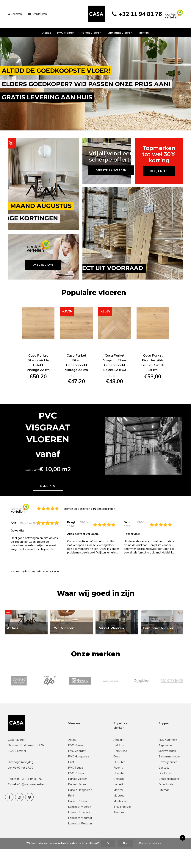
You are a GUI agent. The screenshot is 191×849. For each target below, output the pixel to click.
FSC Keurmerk (168, 739)
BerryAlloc (120, 751)
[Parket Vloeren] (117, 622)
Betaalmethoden (170, 756)
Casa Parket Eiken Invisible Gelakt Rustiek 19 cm (152, 362)
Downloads (166, 784)
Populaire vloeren (93, 292)
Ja (108, 843)
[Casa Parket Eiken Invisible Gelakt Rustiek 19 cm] (153, 323)
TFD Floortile (122, 806)
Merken (144, 32)
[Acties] (26, 622)
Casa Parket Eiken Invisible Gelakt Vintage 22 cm (38, 362)
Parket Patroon (78, 801)
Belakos (118, 745)
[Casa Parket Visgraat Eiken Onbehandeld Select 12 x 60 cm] (114, 323)
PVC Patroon (76, 773)
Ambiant (118, 739)
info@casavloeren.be (30, 784)
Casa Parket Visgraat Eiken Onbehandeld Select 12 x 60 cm (114, 362)
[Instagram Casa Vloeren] (19, 797)
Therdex (118, 812)
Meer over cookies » (150, 843)
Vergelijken (40, 14)
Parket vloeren (91, 32)
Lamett (118, 784)
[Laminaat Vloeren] (162, 622)
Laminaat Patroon (80, 823)
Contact (164, 767)
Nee (125, 843)
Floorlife (118, 773)
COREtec (119, 762)
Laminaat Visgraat (80, 818)
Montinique (120, 801)
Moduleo (119, 795)
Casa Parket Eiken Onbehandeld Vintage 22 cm (76, 362)
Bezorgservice (168, 762)
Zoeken (17, 14)
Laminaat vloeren (120, 32)
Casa (116, 756)
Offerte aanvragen (38, 389)
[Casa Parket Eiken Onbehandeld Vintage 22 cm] (76, 323)
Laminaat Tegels (79, 812)
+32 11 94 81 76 (140, 13)
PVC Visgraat (77, 751)
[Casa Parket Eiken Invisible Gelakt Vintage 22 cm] (38, 323)
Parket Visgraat (78, 784)
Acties (46, 32)
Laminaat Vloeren (79, 806)
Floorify (118, 767)
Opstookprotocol (169, 779)
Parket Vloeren (77, 779)
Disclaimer (165, 773)
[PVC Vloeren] (71, 622)
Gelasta (118, 779)
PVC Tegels (76, 767)
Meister (118, 790)
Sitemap (164, 790)
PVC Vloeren (65, 32)
